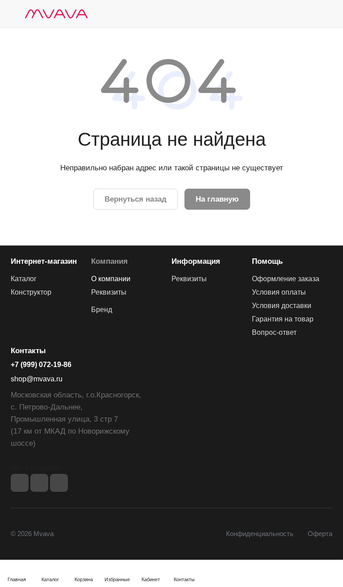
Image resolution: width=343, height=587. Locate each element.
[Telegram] (39, 483)
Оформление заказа (285, 279)
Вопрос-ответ (274, 332)
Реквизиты (108, 292)
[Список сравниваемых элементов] (280, 13)
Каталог (24, 279)
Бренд (101, 309)
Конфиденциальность (259, 533)
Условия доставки (281, 305)
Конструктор (31, 292)
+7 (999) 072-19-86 (41, 364)
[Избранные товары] (303, 13)
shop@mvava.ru (37, 379)
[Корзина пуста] (326, 13)
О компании (110, 279)
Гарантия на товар (283, 319)
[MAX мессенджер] (59, 483)
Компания (109, 261)
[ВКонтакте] (20, 483)
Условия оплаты (279, 292)
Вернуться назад (136, 199)
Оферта (320, 533)
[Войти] (258, 13)
